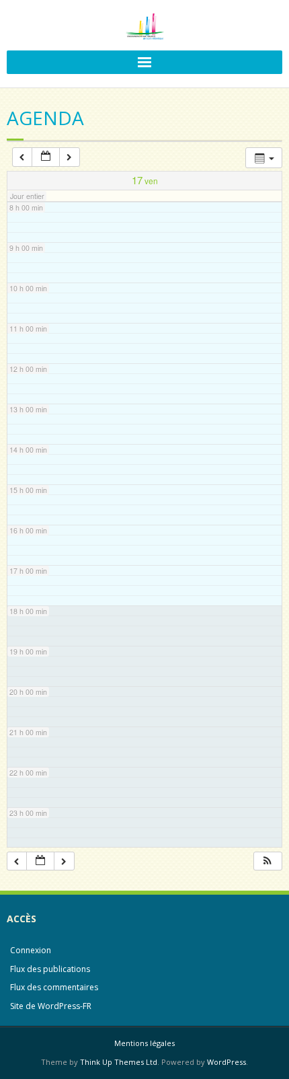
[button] (267, 861)
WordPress (226, 1062)
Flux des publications (50, 969)
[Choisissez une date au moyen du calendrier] (46, 157)
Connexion (30, 950)
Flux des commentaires (54, 987)
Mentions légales (144, 1043)
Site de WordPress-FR (50, 1006)
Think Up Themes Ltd (118, 1062)
